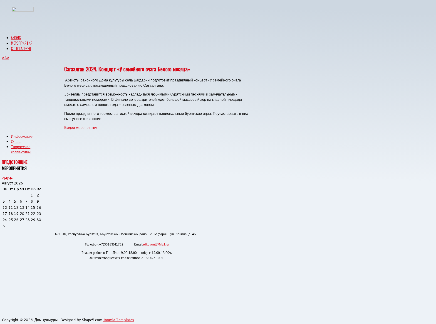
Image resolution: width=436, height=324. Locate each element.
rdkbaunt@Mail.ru (156, 244)
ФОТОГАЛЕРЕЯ (21, 48)
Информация (22, 136)
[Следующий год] (8, 177)
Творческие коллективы (21, 149)
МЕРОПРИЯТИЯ (21, 43)
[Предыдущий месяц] (6, 177)
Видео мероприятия (81, 127)
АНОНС (16, 37)
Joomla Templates (118, 319)
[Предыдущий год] (3, 177)
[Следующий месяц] (11, 177)
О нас (15, 141)
